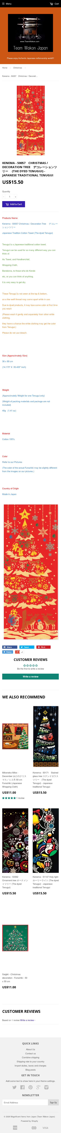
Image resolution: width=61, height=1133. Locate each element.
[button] (9, 797)
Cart (56, 3)
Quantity (6, 191)
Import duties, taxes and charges (30, 1065)
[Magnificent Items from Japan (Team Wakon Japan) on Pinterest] (30, 1088)
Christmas (17, 67)
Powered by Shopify (29, 1121)
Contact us (30, 1053)
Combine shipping (30, 1057)
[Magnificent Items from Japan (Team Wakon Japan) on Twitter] (14, 1088)
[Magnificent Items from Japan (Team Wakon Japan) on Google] (38, 1088)
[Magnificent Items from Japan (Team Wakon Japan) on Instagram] (46, 1088)
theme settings (48, 1080)
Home (4, 67)
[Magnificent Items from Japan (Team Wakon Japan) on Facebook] (22, 1088)
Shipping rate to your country (30, 1061)
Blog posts (30, 1069)
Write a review (30, 676)
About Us (30, 1049)
